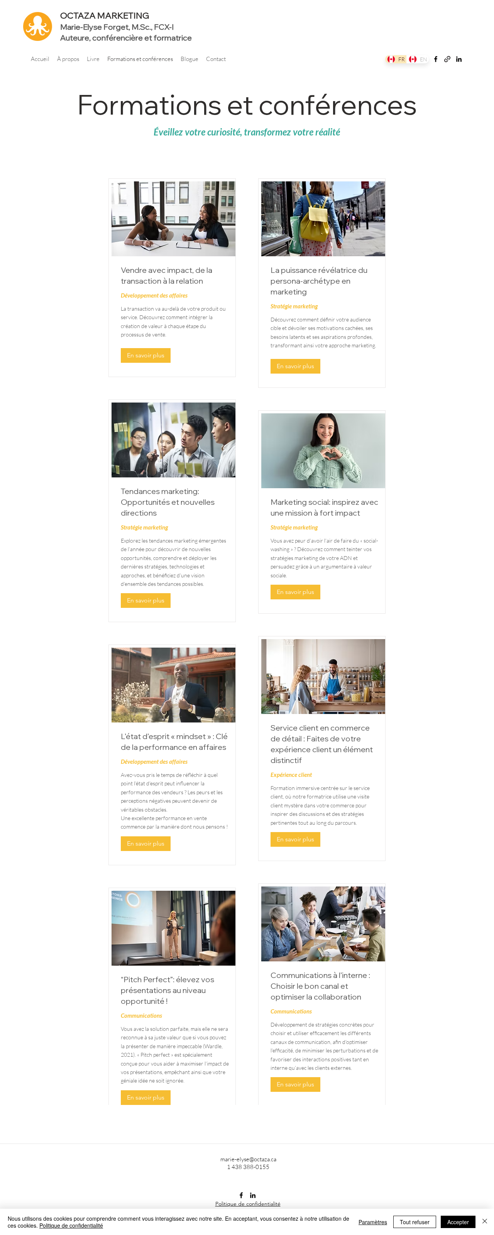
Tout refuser (415, 1222)
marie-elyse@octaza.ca (248, 1159)
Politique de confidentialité (71, 1225)
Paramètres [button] (373, 1222)
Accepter (458, 1222)
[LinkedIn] (459, 59)
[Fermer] (484, 1222)
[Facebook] (436, 59)
